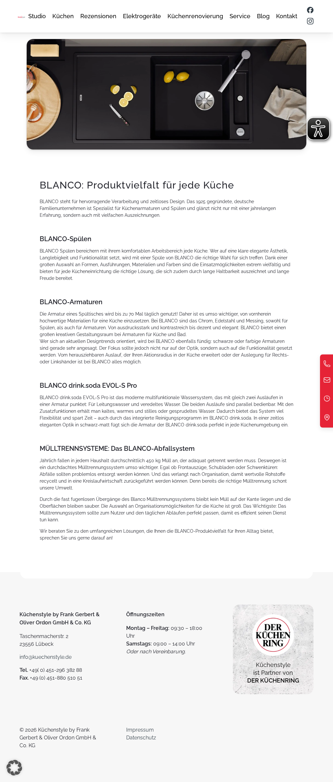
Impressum (140, 730)
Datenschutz (141, 738)
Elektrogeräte (142, 16)
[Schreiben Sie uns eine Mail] (327, 382)
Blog (263, 16)
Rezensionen (98, 16)
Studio (37, 16)
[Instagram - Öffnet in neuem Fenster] (310, 22)
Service (240, 16)
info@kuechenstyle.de (46, 657)
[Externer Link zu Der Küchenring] (273, 657)
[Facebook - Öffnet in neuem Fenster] (310, 11)
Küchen (63, 16)
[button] (14, 767)
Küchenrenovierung (195, 16)
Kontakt (286, 16)
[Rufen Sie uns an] (327, 365)
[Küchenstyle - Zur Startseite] (21, 16)
